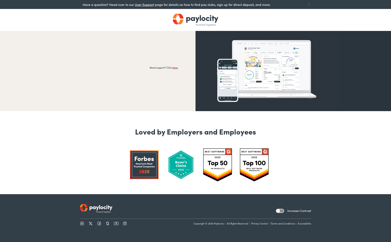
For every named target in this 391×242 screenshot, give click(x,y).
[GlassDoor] (107, 223)
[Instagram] (125, 223)
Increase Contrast (299, 211)
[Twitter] (90, 223)
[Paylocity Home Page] (195, 20)
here (175, 67)
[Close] (309, 4)
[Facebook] (99, 223)
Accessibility (304, 223)
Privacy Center (259, 223)
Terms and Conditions (283, 223)
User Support (144, 4)
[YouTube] (116, 223)
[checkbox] (280, 211)
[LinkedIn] (82, 223)
